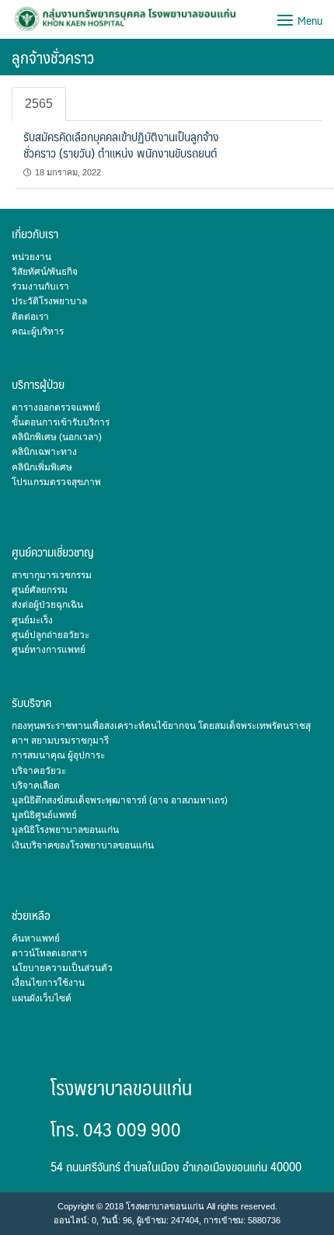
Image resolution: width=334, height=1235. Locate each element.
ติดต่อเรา (30, 316)
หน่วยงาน (31, 257)
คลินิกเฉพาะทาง (44, 451)
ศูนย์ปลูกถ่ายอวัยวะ (50, 635)
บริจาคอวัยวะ (39, 770)
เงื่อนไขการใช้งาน (48, 982)
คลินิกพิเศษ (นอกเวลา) (57, 437)
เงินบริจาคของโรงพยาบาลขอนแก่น (83, 845)
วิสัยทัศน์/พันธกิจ (45, 271)
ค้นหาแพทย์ (36, 938)
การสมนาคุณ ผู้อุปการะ (58, 755)
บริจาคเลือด (36, 785)
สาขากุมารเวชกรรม (52, 575)
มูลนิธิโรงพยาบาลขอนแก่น (65, 829)
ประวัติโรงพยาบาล (49, 301)
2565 (39, 103)
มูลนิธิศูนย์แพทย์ (44, 815)
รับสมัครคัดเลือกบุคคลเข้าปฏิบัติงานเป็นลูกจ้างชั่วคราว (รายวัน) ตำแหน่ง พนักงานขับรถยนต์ (121, 144)
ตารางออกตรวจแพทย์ (56, 407)
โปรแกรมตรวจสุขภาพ (56, 482)
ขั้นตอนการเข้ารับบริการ (61, 422)
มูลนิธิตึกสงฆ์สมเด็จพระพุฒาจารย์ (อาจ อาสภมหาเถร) (120, 800)
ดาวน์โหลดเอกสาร (49, 953)
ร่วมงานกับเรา (40, 286)
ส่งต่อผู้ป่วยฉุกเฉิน (47, 604)
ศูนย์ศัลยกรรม (40, 590)
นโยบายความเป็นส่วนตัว (62, 968)
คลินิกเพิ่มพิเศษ (42, 467)
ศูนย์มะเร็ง (32, 620)
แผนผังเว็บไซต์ (41, 998)
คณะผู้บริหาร (38, 331)
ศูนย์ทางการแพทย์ (48, 649)
